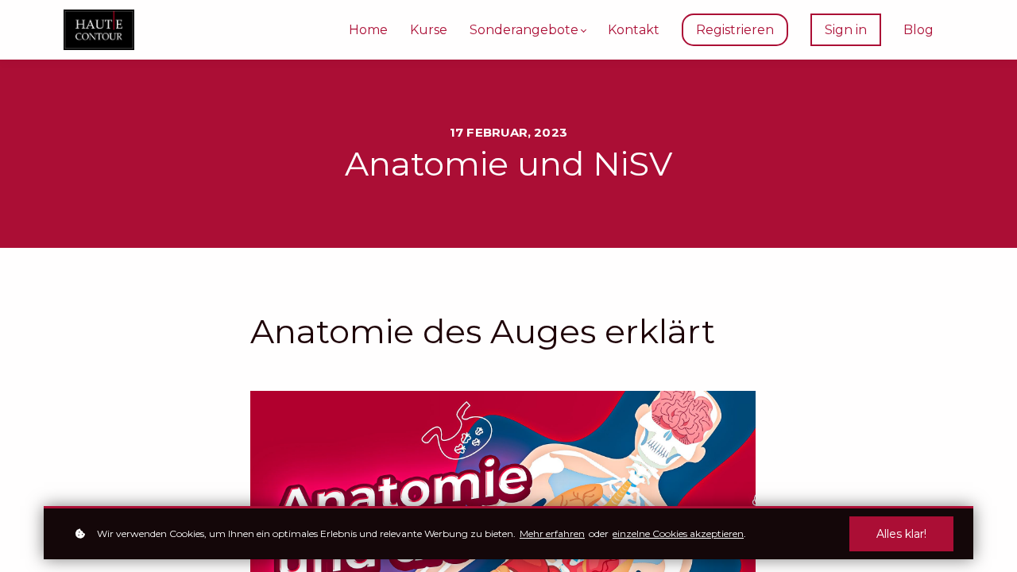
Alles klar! (901, 534)
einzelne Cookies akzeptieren (678, 533)
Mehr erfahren (552, 533)
